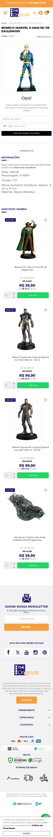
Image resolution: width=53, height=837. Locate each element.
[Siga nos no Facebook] (8, 652)
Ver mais (33, 295)
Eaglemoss (47, 37)
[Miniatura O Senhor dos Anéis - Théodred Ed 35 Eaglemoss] (26, 529)
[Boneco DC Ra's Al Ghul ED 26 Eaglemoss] (26, 259)
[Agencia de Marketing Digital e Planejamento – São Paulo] (38, 804)
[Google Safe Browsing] (35, 760)
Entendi (26, 833)
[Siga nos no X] (17, 652)
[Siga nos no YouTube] (26, 652)
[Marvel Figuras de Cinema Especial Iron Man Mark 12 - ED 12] (26, 349)
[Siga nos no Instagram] (35, 652)
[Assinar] (26, 627)
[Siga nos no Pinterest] (44, 652)
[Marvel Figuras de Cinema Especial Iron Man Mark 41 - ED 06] (26, 439)
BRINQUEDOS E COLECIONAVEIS (26, 23)
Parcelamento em (26, 2)
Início (4, 23)
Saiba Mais (26, 700)
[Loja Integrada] (22, 803)
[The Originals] (19, 12)
